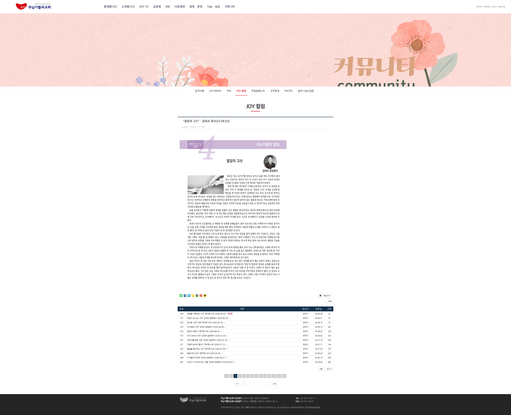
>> (284, 376)
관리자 (305, 314)
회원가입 (501, 7)
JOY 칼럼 (241, 90)
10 (274, 376)
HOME (479, 7)
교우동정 (274, 90)
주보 (229, 90)
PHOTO (289, 90)
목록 (330, 301)
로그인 (494, 7)
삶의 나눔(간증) (306, 90)
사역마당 (486, 7)
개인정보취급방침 (312, 407)
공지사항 (199, 90)
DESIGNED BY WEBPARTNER (290, 407)
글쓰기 (329, 369)
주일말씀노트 (258, 90)
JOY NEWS (215, 90)
